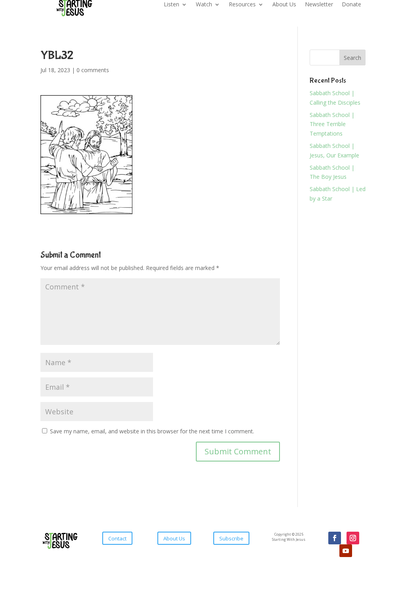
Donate (351, 5)
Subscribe (231, 538)
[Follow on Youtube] (345, 550)
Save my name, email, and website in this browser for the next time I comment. (152, 431)
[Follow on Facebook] (334, 538)
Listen (171, 5)
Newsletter (319, 5)
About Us (284, 5)
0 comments (93, 70)
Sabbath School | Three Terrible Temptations (332, 124)
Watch (204, 5)
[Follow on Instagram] (353, 538)
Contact (117, 538)
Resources (242, 5)
